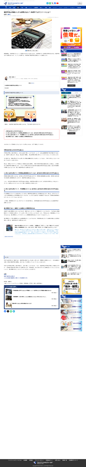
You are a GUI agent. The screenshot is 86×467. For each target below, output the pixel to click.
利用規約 (31, 460)
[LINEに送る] (11, 311)
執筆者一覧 (64, 460)
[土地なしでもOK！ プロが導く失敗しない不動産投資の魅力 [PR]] (71, 262)
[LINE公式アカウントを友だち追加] (50, 3)
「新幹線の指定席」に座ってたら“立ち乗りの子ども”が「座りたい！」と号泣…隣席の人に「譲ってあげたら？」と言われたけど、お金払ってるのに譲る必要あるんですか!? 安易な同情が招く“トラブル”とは (74, 113)
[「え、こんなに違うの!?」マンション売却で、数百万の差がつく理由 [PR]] (71, 276)
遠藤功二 (9, 14)
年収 (10, 7)
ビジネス (65, 7)
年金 (22, 7)
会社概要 (25, 460)
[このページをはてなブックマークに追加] (47, 3)
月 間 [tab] (76, 92)
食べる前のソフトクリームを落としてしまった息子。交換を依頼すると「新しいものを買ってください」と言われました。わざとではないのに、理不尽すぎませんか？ (74, 128)
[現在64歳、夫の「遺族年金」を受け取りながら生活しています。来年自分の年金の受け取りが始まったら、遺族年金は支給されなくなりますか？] (64, 120)
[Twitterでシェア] (8, 311)
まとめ (6, 87)
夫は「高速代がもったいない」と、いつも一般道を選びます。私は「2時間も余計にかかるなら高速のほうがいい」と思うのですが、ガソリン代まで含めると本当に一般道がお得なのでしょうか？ (74, 104)
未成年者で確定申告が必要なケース (13, 85)
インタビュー (72, 7)
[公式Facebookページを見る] (55, 3)
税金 (18, 7)
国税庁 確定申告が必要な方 (9, 276)
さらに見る (71, 85)
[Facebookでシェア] (5, 311)
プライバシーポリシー (39, 460)
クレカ (60, 7)
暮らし (41, 7)
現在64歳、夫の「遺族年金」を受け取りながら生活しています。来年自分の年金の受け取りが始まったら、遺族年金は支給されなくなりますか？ (74, 121)
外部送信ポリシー (49, 460)
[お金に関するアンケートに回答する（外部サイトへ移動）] (71, 286)
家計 (50, 7)
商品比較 (79, 7)
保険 (26, 7)
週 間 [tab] (66, 92)
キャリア (55, 7)
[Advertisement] (31, 66)
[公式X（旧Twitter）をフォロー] (52, 3)
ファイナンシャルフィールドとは (14, 460)
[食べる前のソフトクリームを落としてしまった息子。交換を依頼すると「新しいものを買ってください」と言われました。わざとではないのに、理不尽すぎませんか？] (64, 127)
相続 (14, 7)
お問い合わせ (57, 460)
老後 (46, 7)
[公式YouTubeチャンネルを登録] (57, 3)
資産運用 (36, 7)
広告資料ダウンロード (73, 460)
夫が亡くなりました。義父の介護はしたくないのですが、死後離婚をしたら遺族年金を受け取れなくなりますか (74, 97)
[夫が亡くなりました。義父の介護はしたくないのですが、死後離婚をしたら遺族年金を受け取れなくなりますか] (64, 96)
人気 (6, 7)
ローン (30, 7)
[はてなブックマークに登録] (14, 311)
